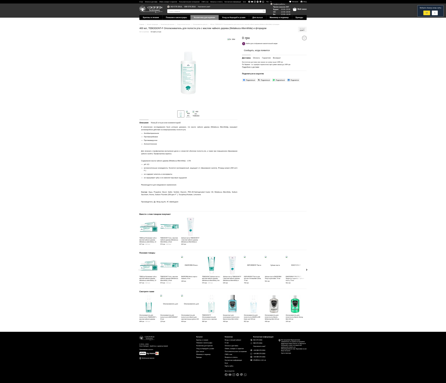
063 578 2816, (176, 7)
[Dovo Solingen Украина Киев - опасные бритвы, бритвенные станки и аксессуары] (147, 338)
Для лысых (257, 17)
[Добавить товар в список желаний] (304, 38)
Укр (271, 1)
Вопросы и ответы (216, 2)
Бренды (299, 17)
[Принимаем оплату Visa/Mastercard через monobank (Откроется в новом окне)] (147, 353)
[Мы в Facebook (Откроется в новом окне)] (249, 2)
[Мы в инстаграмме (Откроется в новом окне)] (255, 2)
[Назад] (139, 270)
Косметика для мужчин (204, 17)
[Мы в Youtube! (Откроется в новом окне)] (252, 2)
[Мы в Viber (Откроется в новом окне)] (260, 2)
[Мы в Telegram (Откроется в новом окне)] (258, 2)
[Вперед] (307, 270)
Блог (244, 2)
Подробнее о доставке (250, 67)
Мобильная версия (147, 358)
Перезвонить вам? (204, 7)
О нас (141, 2)
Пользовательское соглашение (189, 2)
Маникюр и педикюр (279, 17)
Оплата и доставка (151, 2)
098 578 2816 (190, 7)
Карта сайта (229, 366)
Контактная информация (233, 2)
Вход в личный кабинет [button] (233, 340)
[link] (249, 80)
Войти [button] (248, 43)
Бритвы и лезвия (151, 17)
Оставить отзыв (156, 32)
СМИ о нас (205, 2)
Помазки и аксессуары (176, 17)
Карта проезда (286, 353)
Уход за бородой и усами (233, 17)
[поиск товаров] (264, 11)
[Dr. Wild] (231, 39)
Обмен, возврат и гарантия (168, 2)
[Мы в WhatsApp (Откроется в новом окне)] (263, 2)
